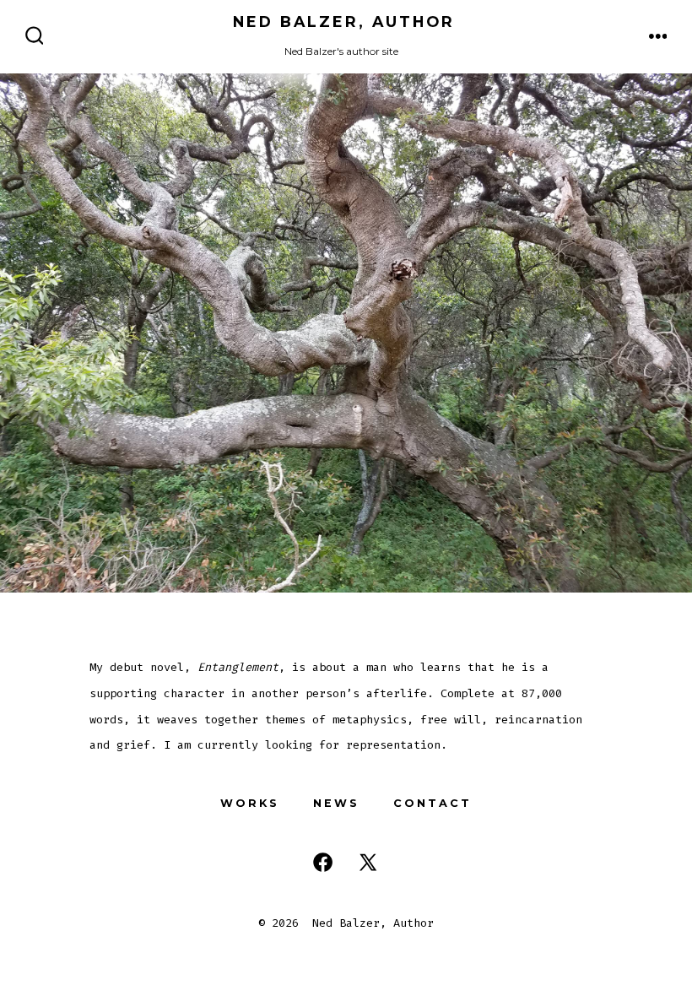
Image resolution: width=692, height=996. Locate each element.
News (336, 803)
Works (249, 803)
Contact (432, 803)
